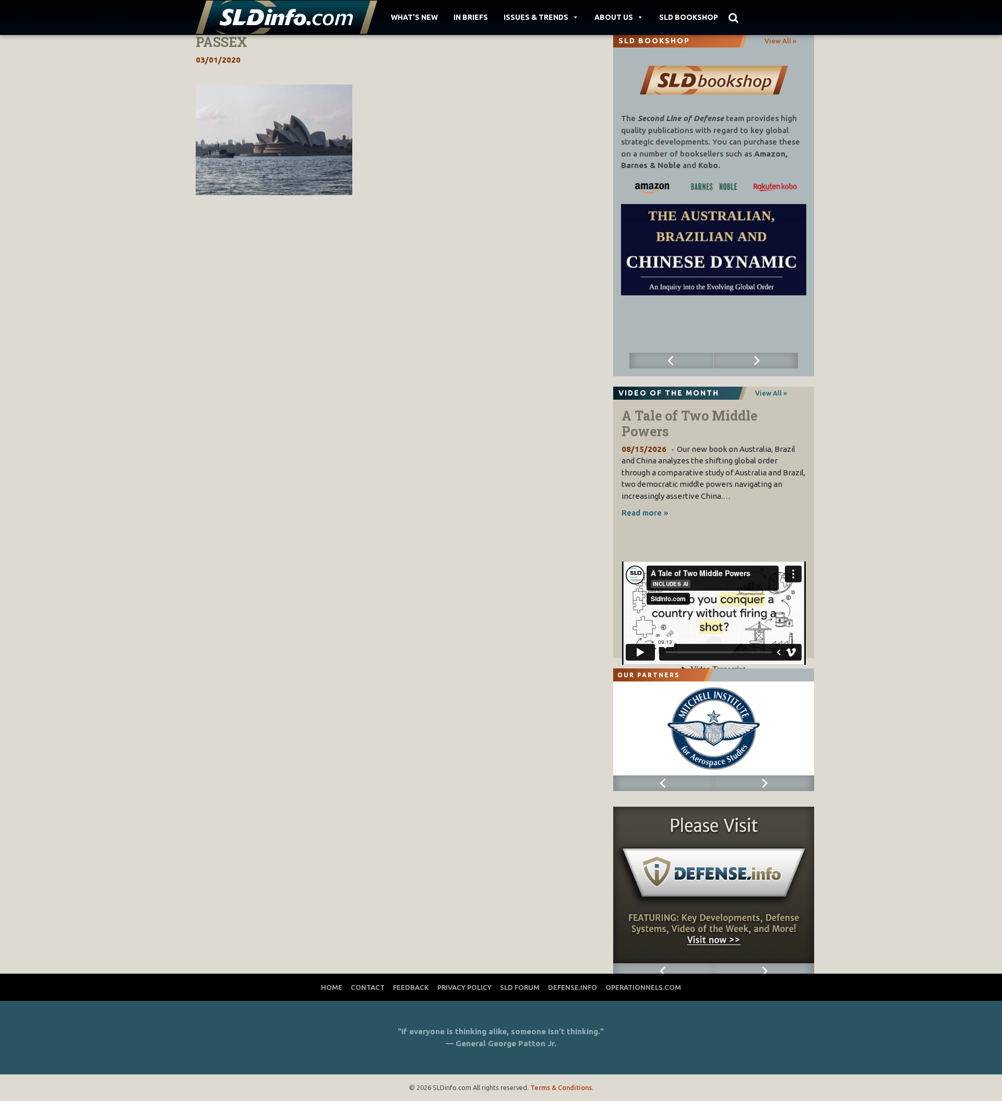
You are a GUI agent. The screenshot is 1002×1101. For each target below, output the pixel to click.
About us (613, 17)
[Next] (756, 360)
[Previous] (671, 360)
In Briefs (471, 17)
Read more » (645, 512)
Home (331, 987)
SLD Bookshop (688, 17)
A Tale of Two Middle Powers (689, 423)
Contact (368, 987)
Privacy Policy (464, 987)
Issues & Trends (536, 17)
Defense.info (572, 987)
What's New (414, 17)
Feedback (411, 987)
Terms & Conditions (561, 1087)
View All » (780, 40)
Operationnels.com (643, 987)
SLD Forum (520, 987)
